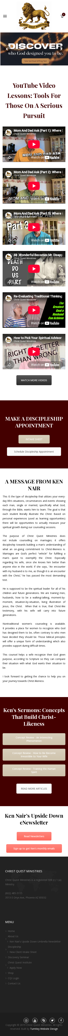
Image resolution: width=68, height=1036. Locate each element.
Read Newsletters (34, 836)
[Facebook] (61, 1021)
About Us (13, 936)
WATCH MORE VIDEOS (34, 380)
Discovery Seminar (18, 957)
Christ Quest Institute (20, 962)
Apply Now (16, 967)
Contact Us (14, 983)
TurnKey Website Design (44, 1028)
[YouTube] (35, 1021)
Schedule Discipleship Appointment (34, 451)
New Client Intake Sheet (23, 952)
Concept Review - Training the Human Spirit (34, 770)
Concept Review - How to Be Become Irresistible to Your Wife (34, 754)
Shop (11, 973)
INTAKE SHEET (34, 439)
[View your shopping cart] (62, 16)
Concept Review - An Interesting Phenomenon (34, 739)
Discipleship (14, 946)
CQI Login (13, 978)
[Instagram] (26, 1021)
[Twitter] (52, 1021)
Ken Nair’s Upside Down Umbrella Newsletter (35, 941)
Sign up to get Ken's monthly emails (34, 848)
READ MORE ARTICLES (34, 788)
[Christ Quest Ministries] (34, 16)
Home (11, 931)
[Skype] (43, 1021)
